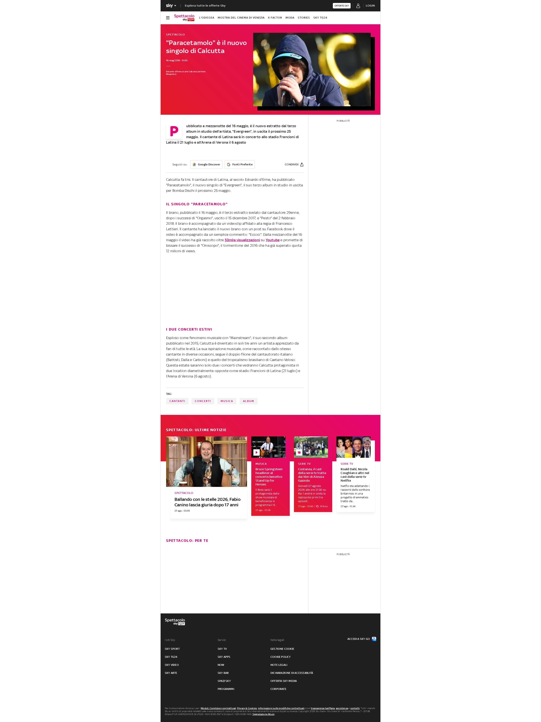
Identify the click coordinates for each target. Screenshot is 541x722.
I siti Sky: (170, 640)
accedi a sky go (358, 638)
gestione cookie (282, 648)
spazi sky (224, 680)
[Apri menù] (167, 18)
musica (227, 401)
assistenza (342, 708)
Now (221, 664)
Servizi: (222, 640)
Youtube (273, 240)
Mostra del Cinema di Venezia (241, 17)
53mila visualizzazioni (242, 240)
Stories (304, 17)
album (248, 401)
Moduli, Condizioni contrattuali (218, 708)
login (370, 5)
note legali (278, 664)
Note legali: (277, 640)
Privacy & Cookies (247, 708)
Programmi (226, 689)
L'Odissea (206, 17)
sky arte (171, 672)
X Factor (275, 17)
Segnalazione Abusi (264, 714)
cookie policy (280, 656)
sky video (172, 664)
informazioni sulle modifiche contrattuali (281, 708)
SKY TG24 (320, 17)
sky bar (223, 672)
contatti (355, 708)
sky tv (222, 648)
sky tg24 (171, 656)
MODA (290, 17)
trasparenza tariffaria (323, 708)
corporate (278, 689)
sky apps (224, 656)
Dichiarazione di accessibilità (291, 672)
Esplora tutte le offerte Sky (205, 5)
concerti (203, 401)
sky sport (172, 648)
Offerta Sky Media (283, 680)
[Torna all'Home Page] (184, 18)
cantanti (177, 401)
